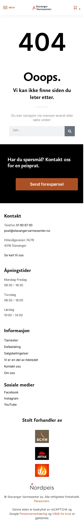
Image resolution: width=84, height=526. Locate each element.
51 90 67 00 (24, 225)
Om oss (9, 373)
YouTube (10, 404)
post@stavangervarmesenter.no (27, 231)
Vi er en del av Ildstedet (21, 360)
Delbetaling (12, 347)
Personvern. (42, 501)
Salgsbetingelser (16, 353)
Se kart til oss (14, 255)
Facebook (11, 392)
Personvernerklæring (33, 513)
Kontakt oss (12, 366)
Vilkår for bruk (61, 513)
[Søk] (70, 131)
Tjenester (11, 340)
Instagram (11, 398)
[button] (76, 8)
